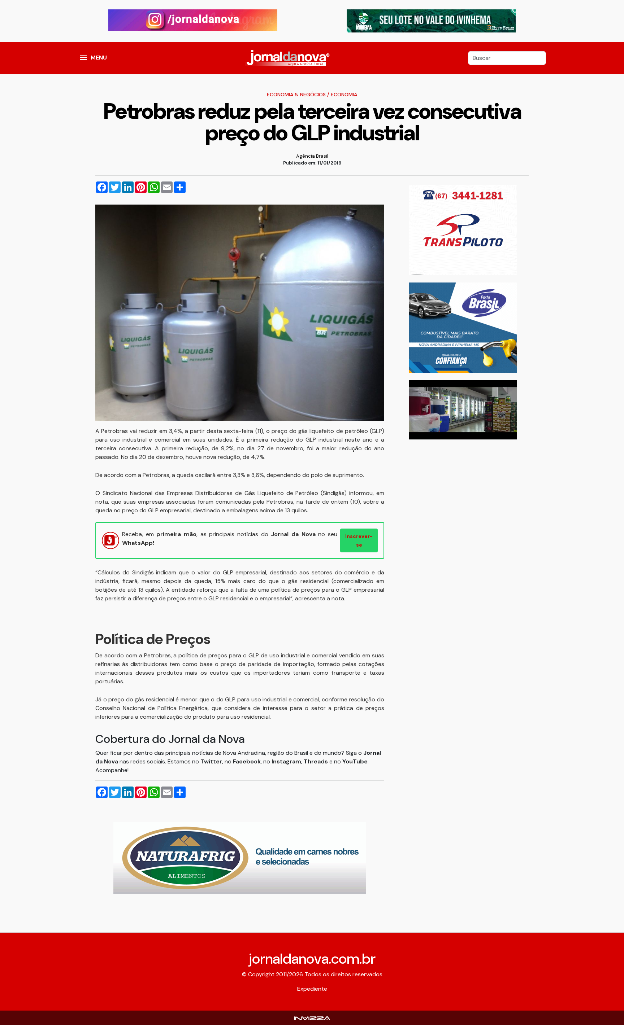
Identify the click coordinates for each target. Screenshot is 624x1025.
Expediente (312, 989)
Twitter (211, 761)
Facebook (247, 761)
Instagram (286, 761)
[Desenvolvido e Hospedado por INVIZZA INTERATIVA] (312, 1017)
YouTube (355, 761)
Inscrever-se (359, 540)
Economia (344, 94)
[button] (83, 58)
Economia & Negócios (296, 94)
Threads (316, 761)
